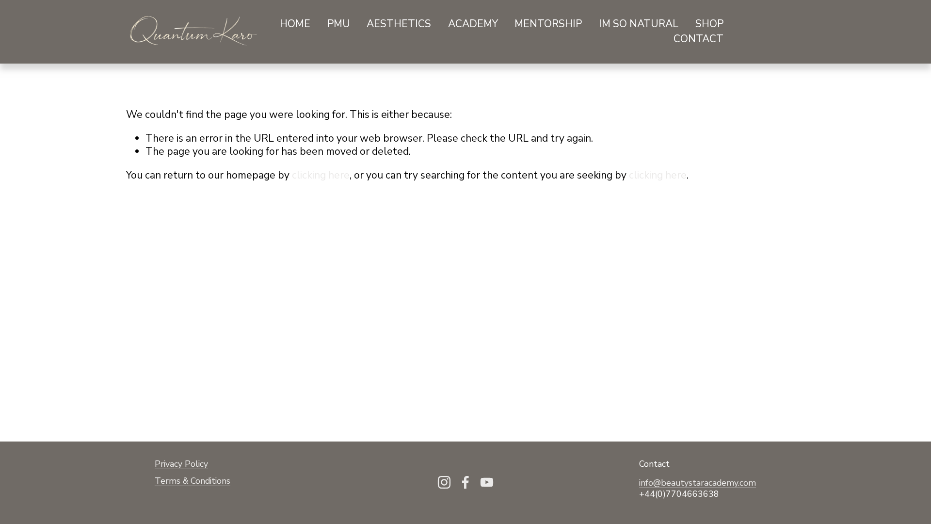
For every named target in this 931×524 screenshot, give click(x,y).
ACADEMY (473, 24)
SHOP (709, 24)
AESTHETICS (399, 24)
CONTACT (698, 39)
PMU (338, 24)
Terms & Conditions (192, 481)
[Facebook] (465, 482)
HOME (295, 24)
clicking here (321, 175)
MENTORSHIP (548, 24)
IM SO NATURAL (638, 24)
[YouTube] (487, 482)
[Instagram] (444, 482)
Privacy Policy (181, 464)
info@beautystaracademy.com (697, 483)
